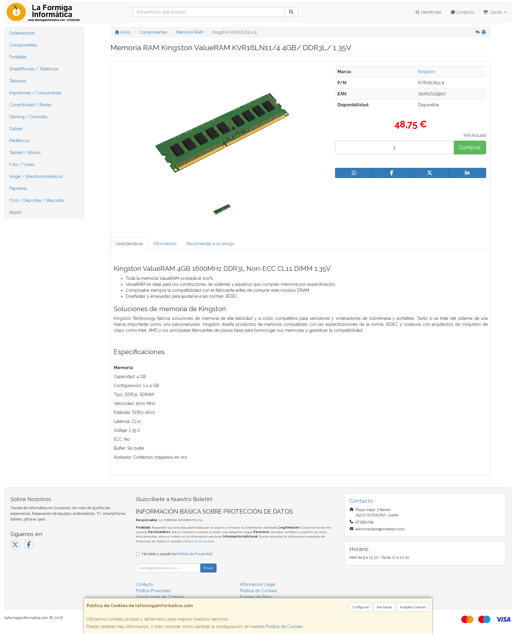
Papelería (18, 188)
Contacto (464, 12)
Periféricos (19, 140)
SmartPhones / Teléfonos (34, 69)
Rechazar (384, 607)
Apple (15, 212)
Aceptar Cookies (413, 607)
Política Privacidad (153, 590)
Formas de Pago (256, 597)
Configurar (360, 607)
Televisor (18, 81)
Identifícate (430, 12)
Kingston (426, 71)
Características (129, 243)
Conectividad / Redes (30, 104)
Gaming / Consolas (28, 116)
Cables (16, 128)
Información (164, 243)
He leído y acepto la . (177, 554)
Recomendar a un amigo (210, 243)
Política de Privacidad (198, 541)
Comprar (470, 147)
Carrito (496, 12)
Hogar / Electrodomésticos (36, 176)
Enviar (208, 568)
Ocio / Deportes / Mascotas (36, 200)
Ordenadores (22, 33)
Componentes (23, 45)
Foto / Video (22, 164)
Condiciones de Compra (160, 597)
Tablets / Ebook (25, 152)
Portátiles (18, 57)
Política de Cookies (284, 626)
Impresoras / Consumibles (35, 92)
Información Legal (257, 584)
